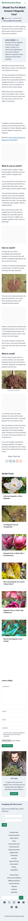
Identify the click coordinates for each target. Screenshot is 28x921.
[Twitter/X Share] (10, 461)
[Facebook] (4, 902)
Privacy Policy (14, 875)
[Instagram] (14, 902)
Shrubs (14, 867)
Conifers (14, 858)
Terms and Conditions (14, 878)
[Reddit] (16, 907)
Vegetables (14, 870)
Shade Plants (14, 852)
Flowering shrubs (14, 835)
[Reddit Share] (20, 461)
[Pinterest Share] (17, 461)
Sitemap (14, 886)
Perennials (14, 855)
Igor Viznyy (9, 18)
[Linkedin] (11, 907)
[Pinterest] (23, 902)
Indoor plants (14, 838)
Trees (14, 841)
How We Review (14, 883)
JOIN (4, 825)
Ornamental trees (14, 844)
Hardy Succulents (14, 849)
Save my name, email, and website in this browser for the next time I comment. (14, 734)
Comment (6, 686)
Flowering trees (14, 847)
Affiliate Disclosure (14, 880)
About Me (14, 793)
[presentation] (14, 485)
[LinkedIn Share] (13, 461)
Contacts (14, 889)
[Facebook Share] (7, 461)
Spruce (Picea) (14, 861)
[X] (9, 902)
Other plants (14, 864)
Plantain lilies (14, 832)
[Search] (21, 897)
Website (5, 728)
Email (4, 720)
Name (4, 711)
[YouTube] (19, 902)
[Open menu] (25, 3)
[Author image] (3, 18)
